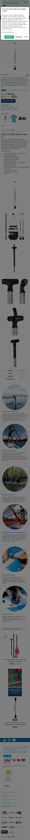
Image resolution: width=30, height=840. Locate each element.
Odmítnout (19, 37)
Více (26, 37)
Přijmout (9, 37)
